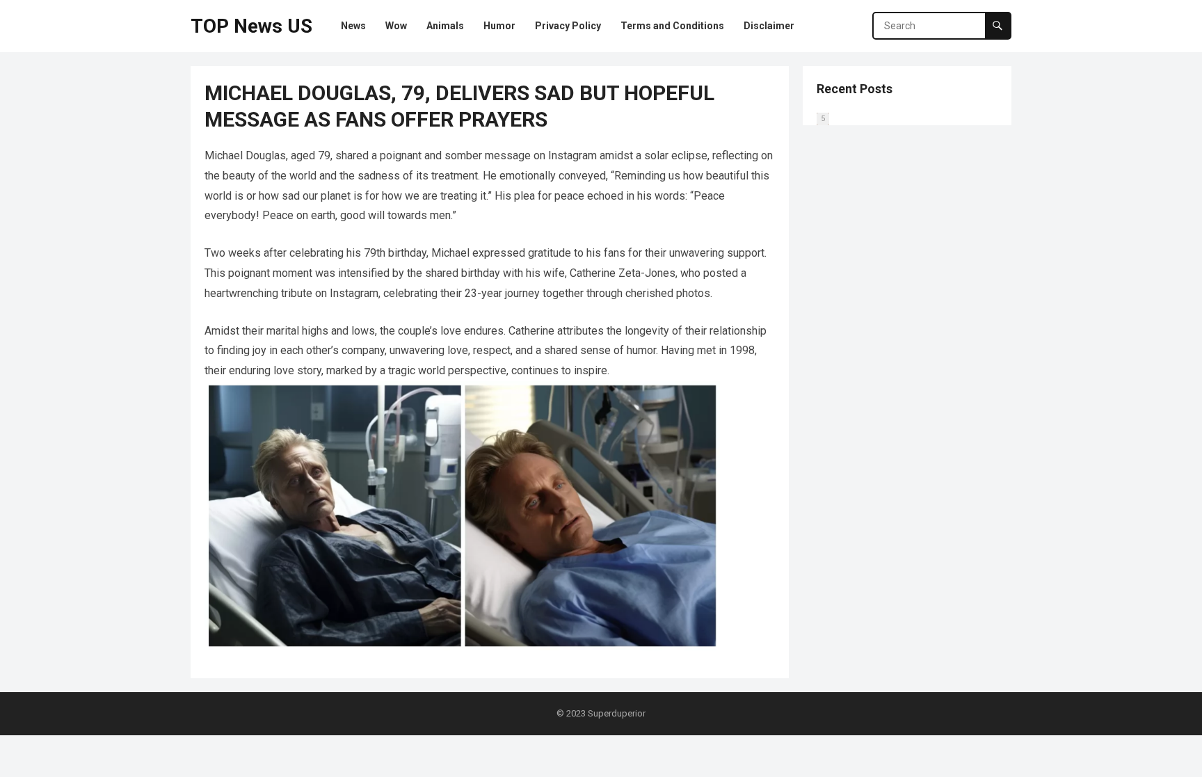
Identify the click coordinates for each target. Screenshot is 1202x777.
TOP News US (251, 26)
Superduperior (617, 713)
